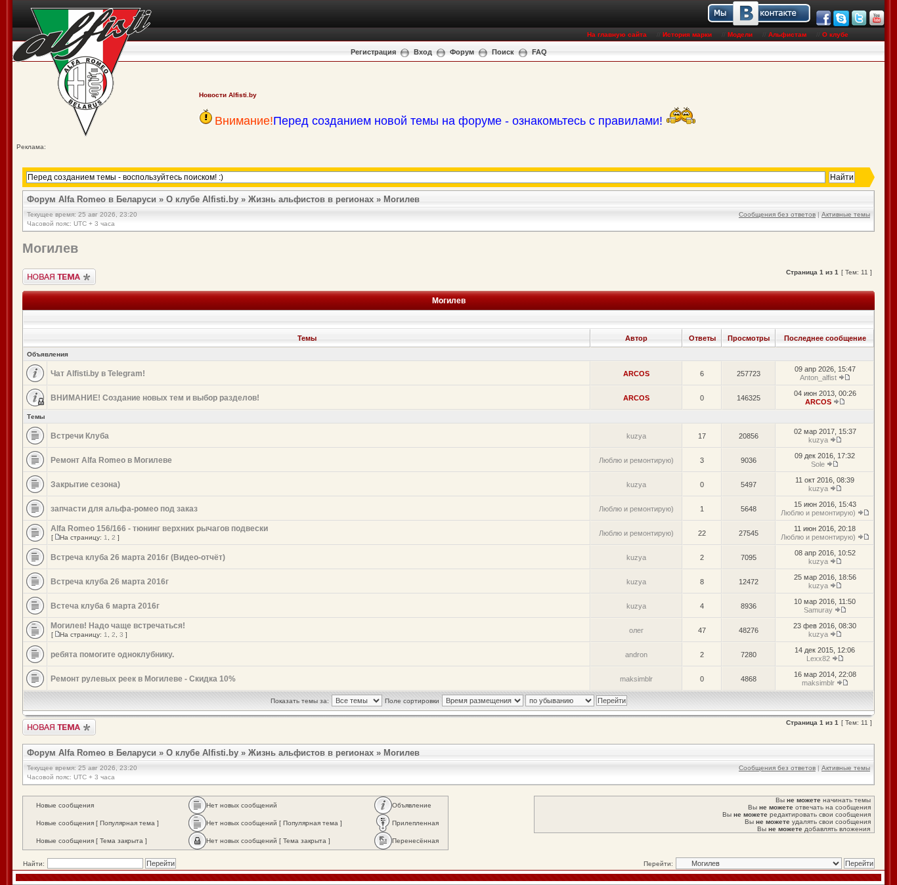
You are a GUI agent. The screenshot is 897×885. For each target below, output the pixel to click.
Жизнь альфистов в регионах (311, 199)
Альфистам (787, 34)
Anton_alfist (818, 377)
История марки (687, 34)
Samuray (818, 610)
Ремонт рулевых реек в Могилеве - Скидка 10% (143, 678)
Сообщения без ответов (777, 214)
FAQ (539, 52)
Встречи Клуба (80, 436)
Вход (423, 52)
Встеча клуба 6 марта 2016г (105, 606)
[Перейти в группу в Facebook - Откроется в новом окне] (823, 24)
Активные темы (845, 214)
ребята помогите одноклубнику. (112, 654)
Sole (818, 464)
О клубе (835, 34)
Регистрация (373, 52)
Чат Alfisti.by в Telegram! (98, 373)
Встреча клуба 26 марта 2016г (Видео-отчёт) (138, 557)
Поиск (503, 52)
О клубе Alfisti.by (202, 199)
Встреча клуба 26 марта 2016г (110, 581)
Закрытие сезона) (85, 484)
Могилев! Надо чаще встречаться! (118, 625)
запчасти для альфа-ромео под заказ (124, 508)
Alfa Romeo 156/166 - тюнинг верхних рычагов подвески (159, 528)
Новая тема (40, 272)
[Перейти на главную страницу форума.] (82, 135)
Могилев (401, 199)
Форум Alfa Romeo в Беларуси (91, 199)
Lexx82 (818, 658)
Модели (740, 34)
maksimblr (636, 679)
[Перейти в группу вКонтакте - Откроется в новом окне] (815, 24)
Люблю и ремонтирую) (636, 460)
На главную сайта (617, 34)
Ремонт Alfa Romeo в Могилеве (111, 460)
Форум (462, 52)
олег (636, 630)
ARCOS (636, 374)
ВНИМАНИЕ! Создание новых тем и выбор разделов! (155, 397)
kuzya (636, 436)
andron (636, 654)
